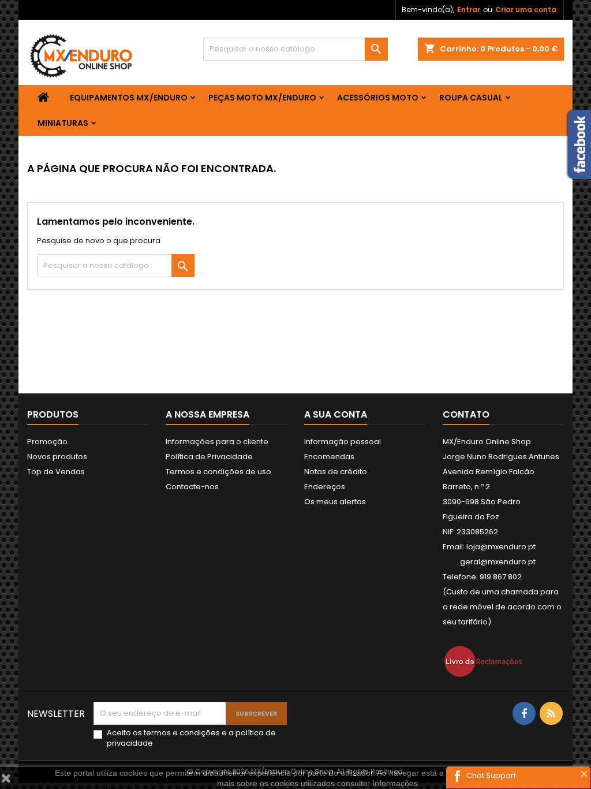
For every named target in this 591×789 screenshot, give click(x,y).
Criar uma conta (525, 9)
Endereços (324, 486)
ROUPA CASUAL (471, 97)
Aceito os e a (191, 738)
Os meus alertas (335, 501)
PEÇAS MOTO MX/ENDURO (262, 97)
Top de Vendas (56, 471)
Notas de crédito (335, 471)
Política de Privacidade (209, 456)
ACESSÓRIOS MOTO (377, 97)
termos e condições (182, 732)
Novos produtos (57, 456)
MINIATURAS (63, 123)
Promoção (47, 441)
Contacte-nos (192, 486)
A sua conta (335, 414)
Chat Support (491, 775)
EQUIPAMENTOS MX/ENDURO (129, 97)
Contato (466, 414)
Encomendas (329, 456)
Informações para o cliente (217, 441)
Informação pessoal (342, 441)
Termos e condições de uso (218, 471)
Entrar (468, 9)
